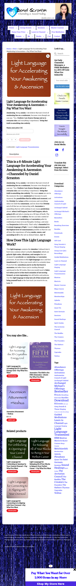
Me (29, 36)
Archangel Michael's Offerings (60, 386)
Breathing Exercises (61, 225)
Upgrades (57, 352)
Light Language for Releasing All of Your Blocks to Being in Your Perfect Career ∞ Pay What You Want (40, 465)
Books (38, 36)
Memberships (59, 296)
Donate (18, 36)
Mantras (57, 277)
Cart (49, 36)
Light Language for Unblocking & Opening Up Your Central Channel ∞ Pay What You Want (17, 465)
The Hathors (58, 344)
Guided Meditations (61, 257)
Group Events (25, 28)
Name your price (15, 128)
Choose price (12, 376)
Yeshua (57, 356)
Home (11, 28)
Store (15, 49)
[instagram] (57, 155)
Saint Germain (59, 312)
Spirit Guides (59, 323)
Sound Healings (60, 319)
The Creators (59, 337)
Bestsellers (58, 218)
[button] (48, 56)
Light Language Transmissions (27, 147)
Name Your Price (18, 32)
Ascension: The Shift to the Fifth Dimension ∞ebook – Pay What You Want (39, 375)
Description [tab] (14, 154)
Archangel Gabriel (60, 208)
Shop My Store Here (50, 583)
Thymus (57, 348)
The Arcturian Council (59, 474)
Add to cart (25, 140)
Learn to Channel (38, 32)
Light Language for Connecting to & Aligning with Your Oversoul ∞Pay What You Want (16, 504)
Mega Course (59, 289)
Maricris (57, 281)
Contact (57, 36)
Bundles (57, 229)
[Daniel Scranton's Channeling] (38, 18)
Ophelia (57, 300)
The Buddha (58, 333)
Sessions (41, 28)
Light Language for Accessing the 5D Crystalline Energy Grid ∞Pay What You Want (17, 369)
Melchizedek (59, 293)
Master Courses (57, 28)
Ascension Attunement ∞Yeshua (15, 413)
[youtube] (57, 150)
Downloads (58, 233)
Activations (58, 197)
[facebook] (63, 150)
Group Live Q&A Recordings (61, 412)
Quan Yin (57, 308)
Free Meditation (58, 32)
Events (56, 237)
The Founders (59, 341)
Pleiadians (58, 304)
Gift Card (57, 241)
